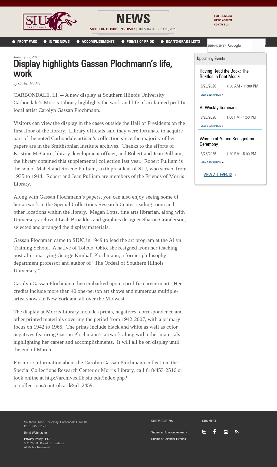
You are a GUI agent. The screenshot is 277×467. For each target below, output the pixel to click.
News (133, 20)
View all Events (218, 175)
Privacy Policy (33, 438)
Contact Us (221, 24)
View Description (211, 94)
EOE (48, 438)
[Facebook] (218, 431)
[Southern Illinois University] (50, 29)
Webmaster (39, 432)
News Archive (223, 20)
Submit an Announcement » (169, 432)
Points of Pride (140, 42)
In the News (59, 42)
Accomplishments (98, 42)
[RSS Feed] (240, 431)
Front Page (27, 42)
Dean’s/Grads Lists (183, 42)
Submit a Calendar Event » (168, 438)
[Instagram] (229, 431)
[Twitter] (207, 431)
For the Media (223, 16)
